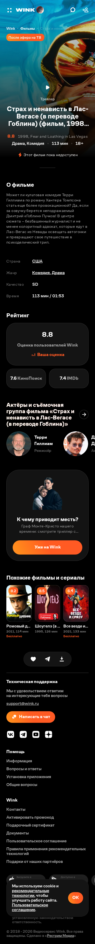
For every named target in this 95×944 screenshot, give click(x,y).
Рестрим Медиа (60, 935)
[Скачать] (62, 659)
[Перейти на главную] (42, 10)
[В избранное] (33, 659)
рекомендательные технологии (30, 893)
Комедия (41, 272)
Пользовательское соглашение (30, 907)
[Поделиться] (47, 659)
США (37, 261)
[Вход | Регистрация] (85, 10)
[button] (10, 10)
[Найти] (73, 10)
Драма (58, 272)
